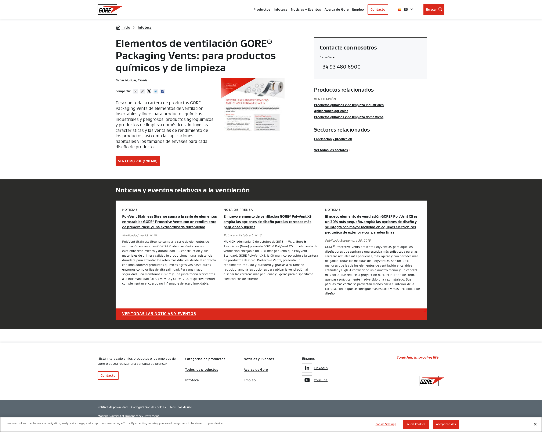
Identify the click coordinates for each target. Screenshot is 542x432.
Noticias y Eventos (306, 9)
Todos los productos (201, 369)
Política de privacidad (112, 407)
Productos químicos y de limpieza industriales (349, 105)
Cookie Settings (386, 424)
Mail (135, 91)
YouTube (321, 380)
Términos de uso (181, 407)
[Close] (535, 424)
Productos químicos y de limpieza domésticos (348, 117)
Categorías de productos (205, 359)
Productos (261, 9)
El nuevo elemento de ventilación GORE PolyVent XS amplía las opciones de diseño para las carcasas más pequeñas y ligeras (267, 222)
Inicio (126, 27)
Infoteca (145, 27)
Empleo (250, 380)
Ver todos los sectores (331, 150)
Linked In (155, 91)
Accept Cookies (446, 424)
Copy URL (142, 91)
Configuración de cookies (148, 407)
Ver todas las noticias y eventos (159, 314)
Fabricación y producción (333, 139)
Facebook (162, 91)
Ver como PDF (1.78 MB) (138, 161)
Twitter (149, 91)
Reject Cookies (416, 424)
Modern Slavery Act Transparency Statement (128, 416)
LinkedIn (321, 368)
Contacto (378, 9)
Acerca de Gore (337, 9)
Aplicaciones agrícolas (331, 111)
